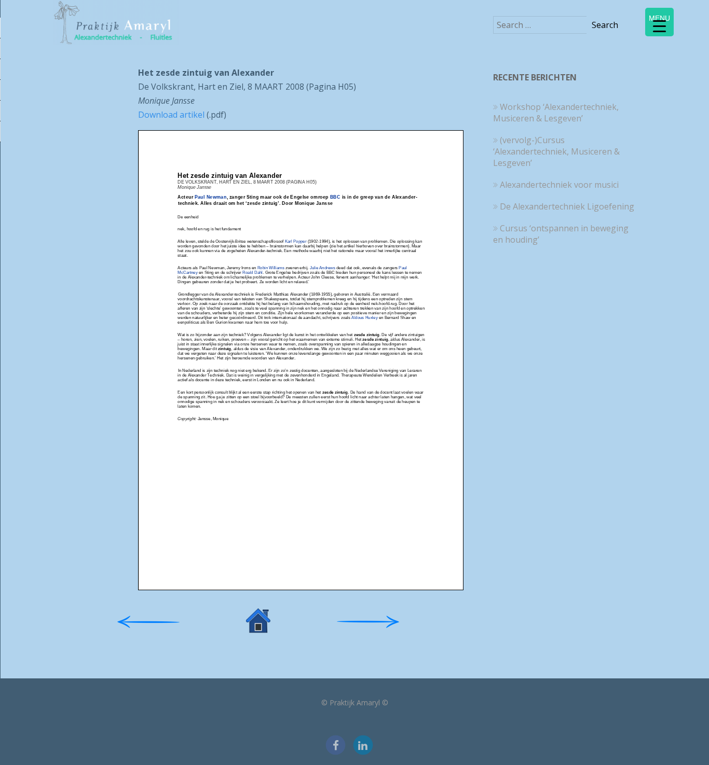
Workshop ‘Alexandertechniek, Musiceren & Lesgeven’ (556, 112)
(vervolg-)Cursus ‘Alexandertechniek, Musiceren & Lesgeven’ (556, 151)
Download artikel (171, 114)
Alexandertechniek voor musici (559, 184)
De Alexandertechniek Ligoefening (567, 206)
